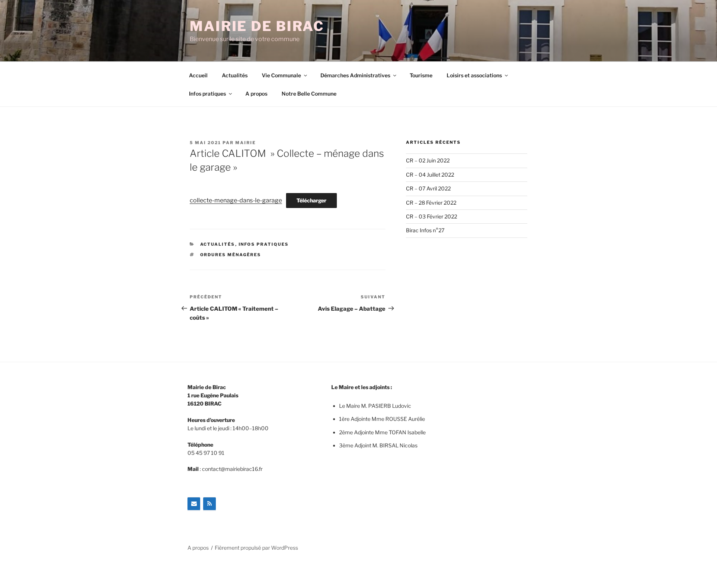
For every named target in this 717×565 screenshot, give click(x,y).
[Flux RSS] (209, 503)
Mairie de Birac (257, 26)
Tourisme (421, 75)
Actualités (235, 75)
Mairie (245, 142)
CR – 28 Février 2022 (431, 202)
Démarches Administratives (355, 75)
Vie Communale (281, 75)
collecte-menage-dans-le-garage (236, 200)
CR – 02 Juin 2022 (428, 160)
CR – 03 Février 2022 (431, 216)
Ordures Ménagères (230, 254)
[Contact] (193, 503)
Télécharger (311, 200)
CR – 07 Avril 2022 (428, 188)
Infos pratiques (207, 93)
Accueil (198, 75)
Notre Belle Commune (309, 93)
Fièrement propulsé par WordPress (256, 547)
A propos (256, 93)
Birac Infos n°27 (425, 230)
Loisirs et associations (474, 75)
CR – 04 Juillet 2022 (430, 174)
